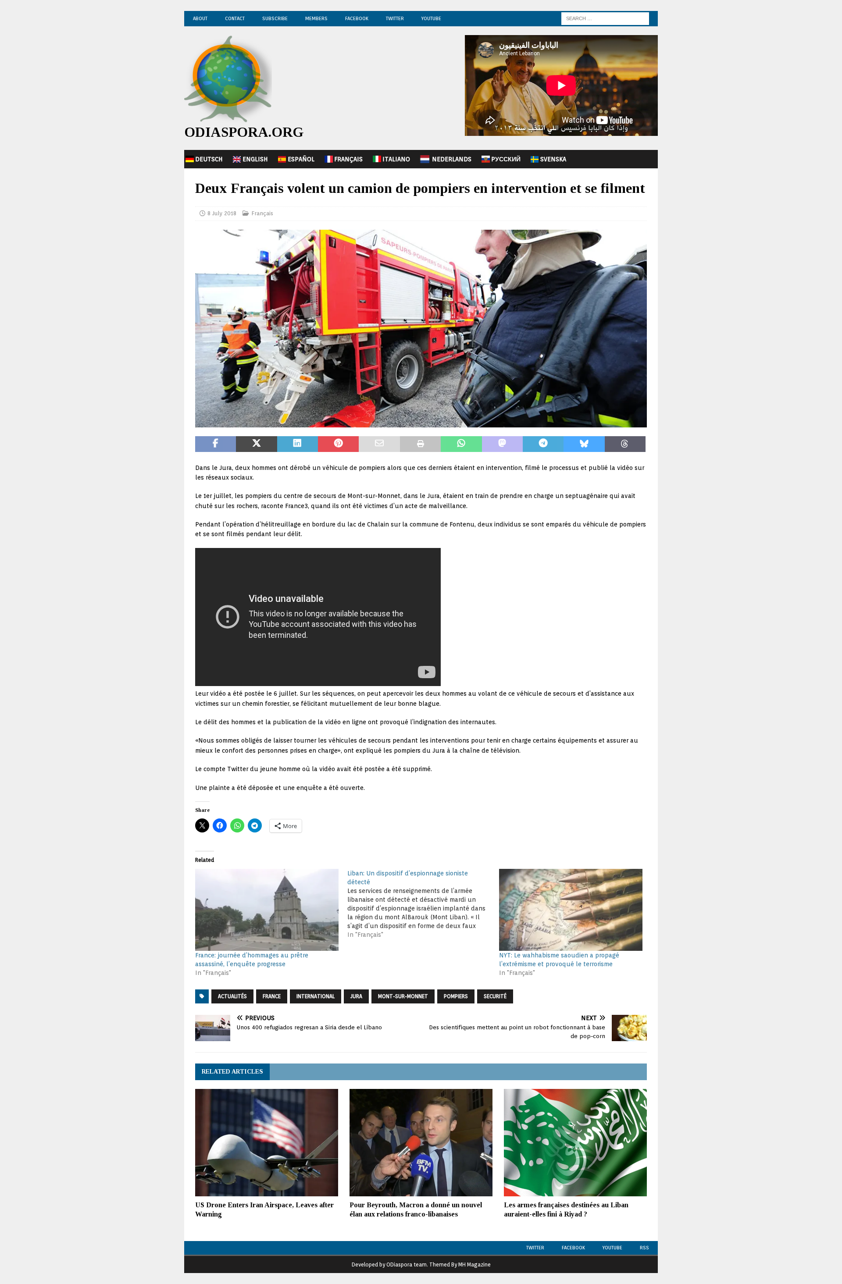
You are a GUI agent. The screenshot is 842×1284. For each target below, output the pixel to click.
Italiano (396, 159)
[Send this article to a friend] (379, 444)
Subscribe (275, 18)
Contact (235, 18)
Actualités (232, 996)
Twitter (395, 18)
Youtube (612, 1248)
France (272, 996)
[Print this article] (420, 444)
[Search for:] (605, 17)
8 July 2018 (221, 213)
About (200, 18)
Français (348, 159)
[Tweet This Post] (256, 444)
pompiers (456, 996)
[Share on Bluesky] (584, 444)
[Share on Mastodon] (502, 444)
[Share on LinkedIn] (297, 444)
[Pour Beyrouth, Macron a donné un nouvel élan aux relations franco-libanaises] (421, 1142)
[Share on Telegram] (543, 444)
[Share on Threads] (625, 444)
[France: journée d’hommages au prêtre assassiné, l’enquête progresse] (267, 910)
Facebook (356, 18)
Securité (495, 996)
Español (301, 159)
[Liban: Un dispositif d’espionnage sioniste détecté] (423, 904)
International (315, 996)
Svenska (553, 159)
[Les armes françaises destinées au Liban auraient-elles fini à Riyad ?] (575, 1142)
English (255, 159)
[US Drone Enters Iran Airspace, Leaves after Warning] (266, 1142)
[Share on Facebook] (215, 444)
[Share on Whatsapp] (461, 444)
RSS (644, 1248)
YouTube (431, 18)
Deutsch (209, 159)
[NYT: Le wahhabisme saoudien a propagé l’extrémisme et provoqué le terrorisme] (570, 910)
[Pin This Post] (338, 444)
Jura (356, 996)
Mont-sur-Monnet (403, 996)
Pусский (506, 159)
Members (316, 18)
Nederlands (451, 159)
